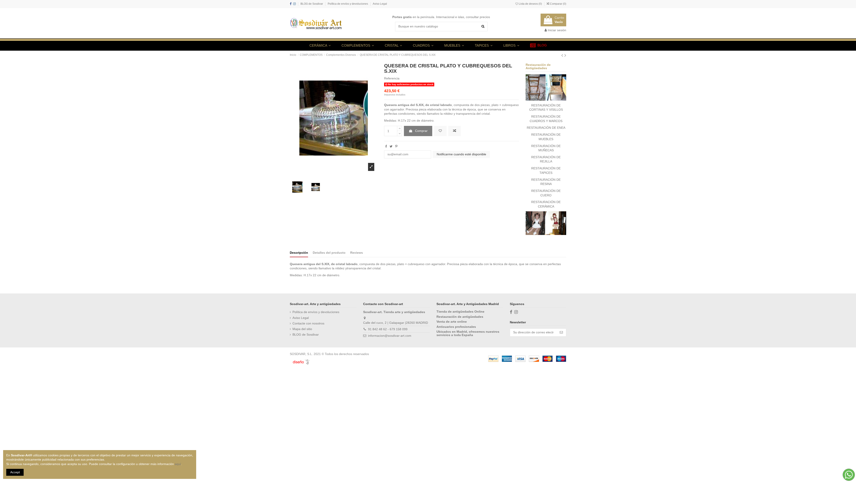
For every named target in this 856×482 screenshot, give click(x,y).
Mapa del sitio (302, 329)
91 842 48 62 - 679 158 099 (387, 329)
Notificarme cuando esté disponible (461, 154)
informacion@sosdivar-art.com (389, 335)
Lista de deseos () (530, 3)
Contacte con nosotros (308, 323)
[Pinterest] (396, 146)
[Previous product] (562, 55)
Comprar (421, 131)
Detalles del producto (329, 252)
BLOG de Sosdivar (312, 3)
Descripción (299, 252)
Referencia (391, 78)
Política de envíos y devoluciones (348, 3)
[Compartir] (386, 146)
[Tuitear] (391, 146)
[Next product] (565, 55)
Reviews (356, 252)
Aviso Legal (380, 3)
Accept (15, 472)
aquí (178, 464)
